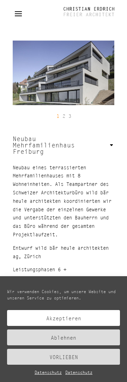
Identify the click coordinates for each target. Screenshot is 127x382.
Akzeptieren (63, 318)
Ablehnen (63, 337)
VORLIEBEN (63, 357)
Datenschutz (48, 372)
